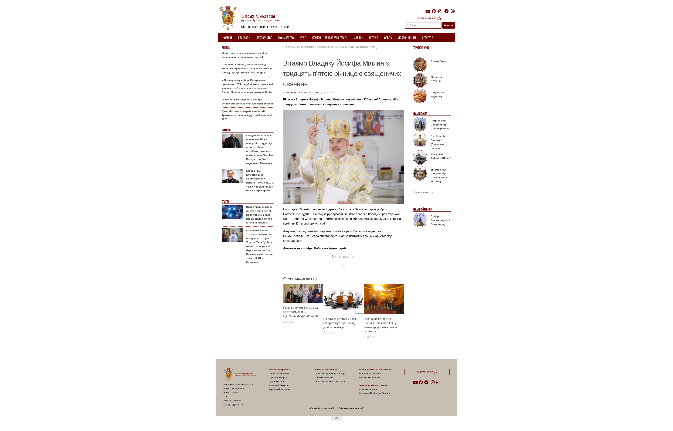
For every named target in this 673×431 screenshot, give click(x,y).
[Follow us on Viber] (453, 11)
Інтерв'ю (226, 130)
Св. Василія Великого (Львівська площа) (438, 142)
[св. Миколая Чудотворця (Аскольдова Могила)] (420, 174)
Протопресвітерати (335, 38)
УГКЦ (373, 47)
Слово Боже (438, 61)
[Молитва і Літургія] (420, 81)
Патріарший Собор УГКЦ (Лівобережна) (440, 124)
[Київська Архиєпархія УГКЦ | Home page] (252, 18)
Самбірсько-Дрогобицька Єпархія (330, 373)
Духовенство (264, 38)
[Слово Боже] (420, 65)
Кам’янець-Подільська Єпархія (374, 393)
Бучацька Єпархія (368, 389)
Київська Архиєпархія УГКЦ (304, 92)
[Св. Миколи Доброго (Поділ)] (420, 158)
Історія (373, 38)
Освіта (388, 38)
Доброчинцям (407, 38)
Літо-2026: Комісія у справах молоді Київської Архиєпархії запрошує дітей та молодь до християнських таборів (247, 68)
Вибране (311, 47)
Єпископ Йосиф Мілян (337, 47)
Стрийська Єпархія (323, 377)
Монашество (286, 38)
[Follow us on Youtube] (427, 11)
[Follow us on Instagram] (440, 11)
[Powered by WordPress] (236, 424)
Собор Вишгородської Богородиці (440, 220)
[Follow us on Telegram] (446, 11)
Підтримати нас (427, 17)
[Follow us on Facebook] (434, 11)
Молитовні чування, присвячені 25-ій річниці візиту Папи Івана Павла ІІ (245, 55)
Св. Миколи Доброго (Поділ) (441, 155)
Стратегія (427, 38)
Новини (227, 38)
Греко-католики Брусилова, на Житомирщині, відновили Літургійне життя (301, 312)
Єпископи (244, 38)
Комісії (316, 38)
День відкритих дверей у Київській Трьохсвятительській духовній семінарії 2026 (247, 115)
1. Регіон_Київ (293, 47)
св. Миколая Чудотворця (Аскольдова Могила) (439, 175)
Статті (225, 202)
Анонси (226, 48)
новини (362, 47)
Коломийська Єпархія (370, 373)
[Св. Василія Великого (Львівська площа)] (420, 140)
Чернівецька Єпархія (369, 377)
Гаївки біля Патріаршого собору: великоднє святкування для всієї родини (247, 101)
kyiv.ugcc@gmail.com (233, 404)
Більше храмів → (423, 192)
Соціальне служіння (437, 94)
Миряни (358, 38)
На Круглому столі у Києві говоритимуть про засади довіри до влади (340, 323)
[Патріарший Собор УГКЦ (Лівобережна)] (420, 125)
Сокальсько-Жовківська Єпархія (329, 381)
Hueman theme (264, 424)
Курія (303, 38)
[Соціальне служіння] (420, 97)
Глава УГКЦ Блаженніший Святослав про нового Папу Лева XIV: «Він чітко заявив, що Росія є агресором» (260, 180)
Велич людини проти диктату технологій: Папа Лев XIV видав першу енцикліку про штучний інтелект (259, 214)
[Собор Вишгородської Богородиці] (420, 220)
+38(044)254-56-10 (232, 400)
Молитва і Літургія (437, 79)
